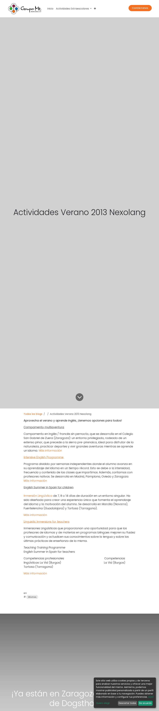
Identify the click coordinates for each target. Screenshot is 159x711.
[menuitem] (50, 9)
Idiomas (32, 597)
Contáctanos (140, 8)
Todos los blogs (33, 414)
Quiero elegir (103, 703)
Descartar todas (127, 703)
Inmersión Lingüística (38, 496)
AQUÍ (150, 696)
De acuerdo (145, 703)
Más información (50, 450)
